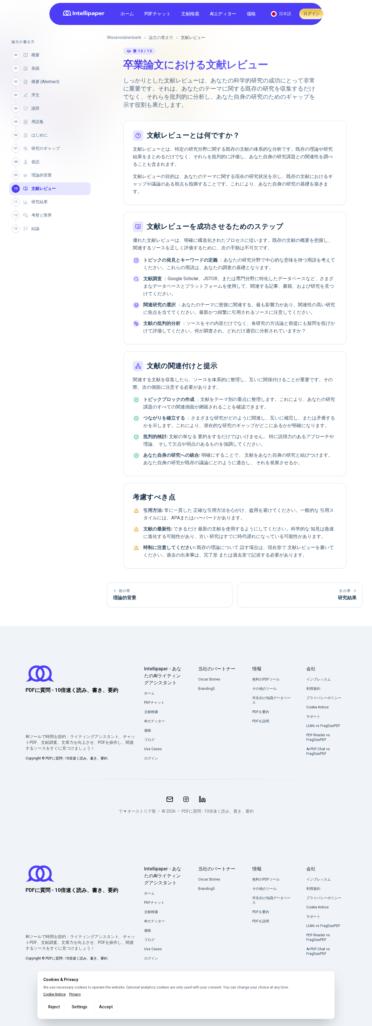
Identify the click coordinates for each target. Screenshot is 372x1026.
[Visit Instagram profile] (186, 799)
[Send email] (170, 799)
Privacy (75, 994)
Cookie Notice (54, 994)
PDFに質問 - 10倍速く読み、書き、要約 (218, 811)
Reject (54, 1007)
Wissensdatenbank (124, 38)
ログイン (311, 14)
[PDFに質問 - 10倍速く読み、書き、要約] (85, 13)
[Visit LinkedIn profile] (202, 799)
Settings (79, 1007)
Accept (106, 1007)
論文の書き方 (161, 38)
